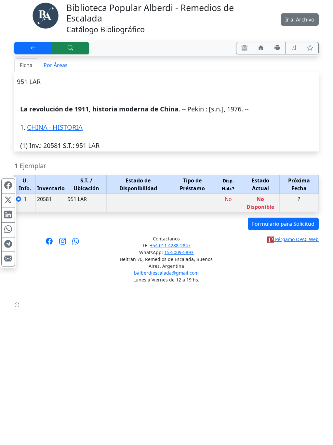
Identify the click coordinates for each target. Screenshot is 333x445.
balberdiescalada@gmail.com (166, 273)
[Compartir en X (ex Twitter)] (8, 200)
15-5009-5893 (178, 252)
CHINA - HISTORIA (55, 127)
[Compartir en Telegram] (8, 244)
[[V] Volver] (33, 48)
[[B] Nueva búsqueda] (70, 48)
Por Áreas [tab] (56, 65)
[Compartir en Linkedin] (8, 215)
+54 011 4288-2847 (170, 245)
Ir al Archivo (299, 19)
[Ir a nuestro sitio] (261, 48)
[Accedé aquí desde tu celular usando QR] (244, 48)
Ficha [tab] (26, 65)
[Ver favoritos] (310, 48)
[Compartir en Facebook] (8, 186)
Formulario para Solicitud (283, 223)
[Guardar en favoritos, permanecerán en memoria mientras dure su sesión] (294, 48)
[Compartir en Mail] (8, 259)
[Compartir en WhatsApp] (8, 230)
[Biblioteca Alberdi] (46, 15)
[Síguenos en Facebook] (49, 243)
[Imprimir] (277, 48)
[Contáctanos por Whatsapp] (75, 243)
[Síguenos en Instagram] (62, 243)
